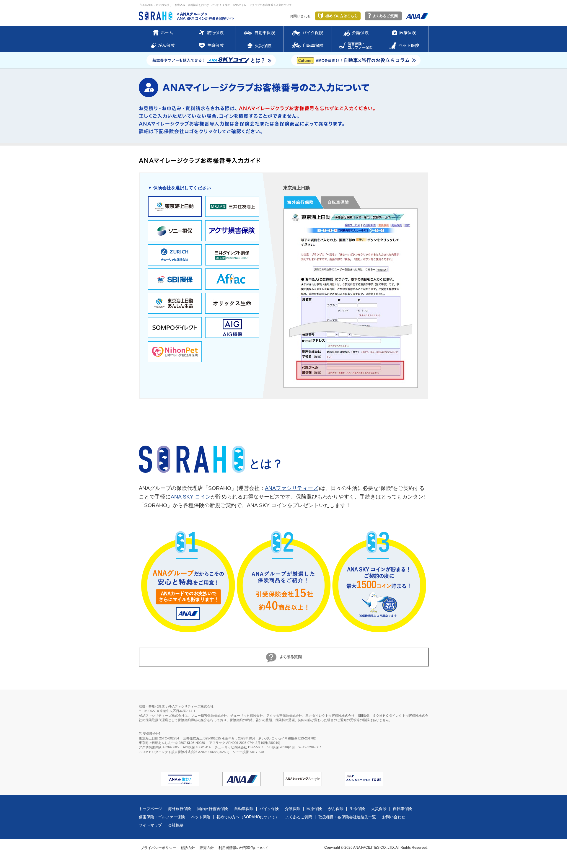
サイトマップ (150, 825)
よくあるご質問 (298, 817)
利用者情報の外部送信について (243, 848)
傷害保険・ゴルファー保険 (162, 817)
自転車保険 (402, 809)
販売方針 (207, 848)
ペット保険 (200, 817)
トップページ (150, 809)
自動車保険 (243, 809)
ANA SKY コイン (191, 497)
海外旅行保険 (179, 809)
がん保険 (335, 809)
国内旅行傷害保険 (212, 809)
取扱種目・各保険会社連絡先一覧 (347, 817)
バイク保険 (269, 809)
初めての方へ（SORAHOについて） (247, 817)
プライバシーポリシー (158, 848)
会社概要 (175, 825)
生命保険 (357, 809)
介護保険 (292, 809)
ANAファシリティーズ (291, 488)
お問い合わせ (300, 16)
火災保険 (379, 809)
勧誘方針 (188, 848)
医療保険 (314, 809)
